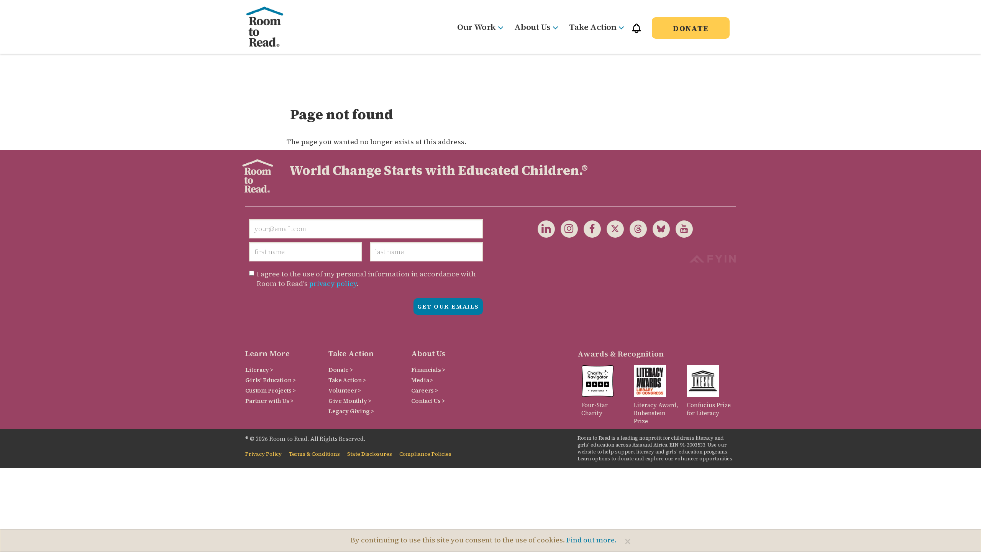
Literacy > (259, 370)
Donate (691, 28)
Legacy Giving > (351, 411)
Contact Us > (428, 401)
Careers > (424, 390)
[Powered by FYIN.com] (712, 258)
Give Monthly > (349, 401)
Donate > (340, 370)
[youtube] (681, 228)
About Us (532, 27)
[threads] (635, 228)
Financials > (428, 370)
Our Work (476, 27)
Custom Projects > (270, 390)
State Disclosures (369, 454)
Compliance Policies (425, 454)
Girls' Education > (270, 380)
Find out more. (591, 540)
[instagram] (566, 228)
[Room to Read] (271, 27)
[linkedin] (546, 228)
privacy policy (333, 283)
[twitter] (612, 228)
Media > (422, 380)
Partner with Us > (269, 401)
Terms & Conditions (314, 454)
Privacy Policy (263, 454)
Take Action (592, 27)
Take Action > (347, 380)
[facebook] (589, 228)
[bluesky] (658, 228)
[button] (636, 31)
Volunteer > (344, 390)
